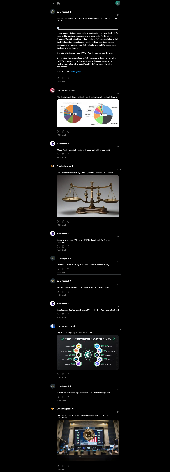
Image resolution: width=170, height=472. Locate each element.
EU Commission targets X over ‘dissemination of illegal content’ (83, 287)
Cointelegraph (75, 71)
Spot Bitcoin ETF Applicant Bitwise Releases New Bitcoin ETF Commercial (82, 416)
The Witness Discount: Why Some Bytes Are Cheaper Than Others (85, 172)
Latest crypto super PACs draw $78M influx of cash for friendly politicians (83, 241)
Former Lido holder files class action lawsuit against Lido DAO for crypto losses (87, 19)
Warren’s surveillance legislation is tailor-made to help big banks (83, 392)
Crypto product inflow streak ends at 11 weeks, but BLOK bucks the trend (88, 310)
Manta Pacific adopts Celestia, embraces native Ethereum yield (83, 150)
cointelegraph (63, 12)
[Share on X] (58, 77)
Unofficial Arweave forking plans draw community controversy (83, 264)
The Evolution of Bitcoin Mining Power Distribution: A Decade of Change (87, 97)
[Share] (68, 77)
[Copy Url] (63, 131)
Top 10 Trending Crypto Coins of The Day (74, 332)
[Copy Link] (63, 77)
